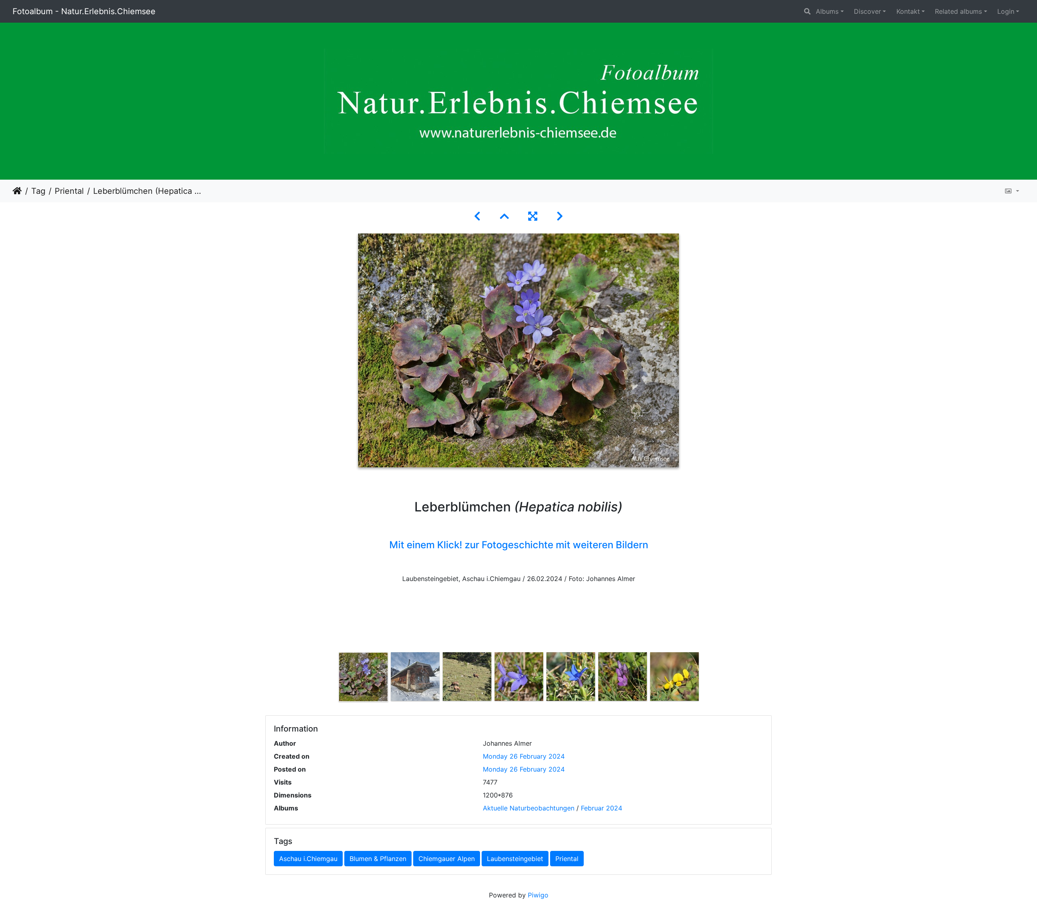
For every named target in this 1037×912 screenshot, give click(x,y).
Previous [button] (331, 678)
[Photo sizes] (1011, 191)
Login (1005, 11)
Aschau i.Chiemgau (308, 859)
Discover (867, 11)
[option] (363, 677)
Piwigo (538, 895)
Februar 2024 (601, 808)
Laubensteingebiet (515, 859)
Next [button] (706, 678)
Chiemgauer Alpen (446, 859)
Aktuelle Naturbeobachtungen (528, 808)
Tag (38, 191)
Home (17, 191)
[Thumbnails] (504, 216)
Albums (827, 11)
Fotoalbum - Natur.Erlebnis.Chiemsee (84, 11)
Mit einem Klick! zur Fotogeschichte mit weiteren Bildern (518, 545)
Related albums (958, 11)
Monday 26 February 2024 (524, 756)
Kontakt (908, 11)
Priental (69, 191)
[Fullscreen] (532, 216)
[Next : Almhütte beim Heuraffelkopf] (560, 216)
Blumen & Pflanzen (378, 859)
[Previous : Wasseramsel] (477, 216)
